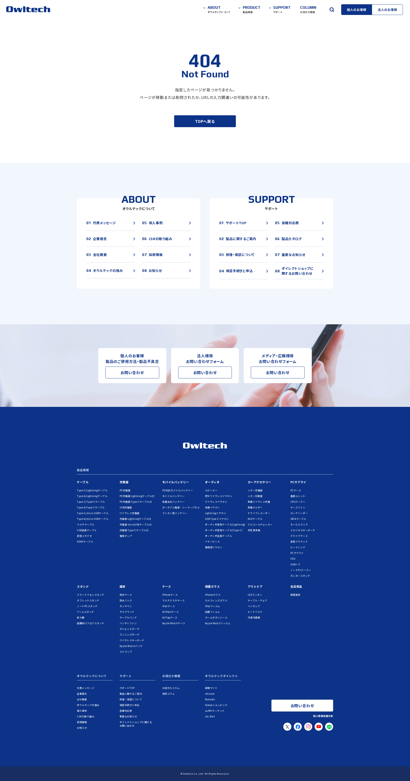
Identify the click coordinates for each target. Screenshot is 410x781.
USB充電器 (126, 507)
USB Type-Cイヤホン (217, 519)
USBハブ (295, 564)
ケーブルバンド (128, 617)
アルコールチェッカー (260, 524)
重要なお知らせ (128, 716)
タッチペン (126, 606)
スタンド (83, 586)
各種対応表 (126, 710)
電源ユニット (297, 496)
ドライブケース (299, 536)
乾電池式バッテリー (173, 501)
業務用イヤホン (214, 547)
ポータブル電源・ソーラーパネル (181, 507)
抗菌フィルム (212, 612)
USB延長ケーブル (87, 530)
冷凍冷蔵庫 (254, 617)
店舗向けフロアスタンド (90, 623)
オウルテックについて (92, 676)
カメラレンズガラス (216, 600)
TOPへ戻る (205, 121)
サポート (125, 676)
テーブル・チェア (257, 600)
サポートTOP (127, 688)
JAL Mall (210, 716)
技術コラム (168, 693)
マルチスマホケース (173, 600)
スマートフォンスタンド (90, 594)
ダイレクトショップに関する (136, 723)
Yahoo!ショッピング (216, 705)
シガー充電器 (255, 490)
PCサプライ (298, 482)
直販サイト (211, 688)
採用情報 (82, 722)
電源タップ (126, 536)
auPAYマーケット (215, 710)
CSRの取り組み (85, 716)
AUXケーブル (255, 519)
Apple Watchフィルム (218, 623)
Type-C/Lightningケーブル (92, 490)
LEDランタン (255, 594)
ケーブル (83, 482)
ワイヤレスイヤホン (216, 501)
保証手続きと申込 (130, 705)
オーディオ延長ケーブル (218, 536)
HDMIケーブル (85, 541)
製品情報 (83, 470)
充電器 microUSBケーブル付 (136, 524)
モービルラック (299, 524)
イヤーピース (212, 541)
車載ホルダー (255, 507)
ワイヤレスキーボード (132, 640)
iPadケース (168, 606)
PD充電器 (125, 490)
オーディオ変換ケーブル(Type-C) (224, 530)
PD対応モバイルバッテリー (177, 490)
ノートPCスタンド (87, 606)
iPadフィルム (212, 606)
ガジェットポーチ (130, 629)
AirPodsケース (170, 612)
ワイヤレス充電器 (130, 513)
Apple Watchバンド (131, 646)
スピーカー (211, 490)
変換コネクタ (84, 536)
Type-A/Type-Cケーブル (91, 507)
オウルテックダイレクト (221, 676)
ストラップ (126, 651)
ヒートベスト (255, 612)
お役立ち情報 (171, 676)
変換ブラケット (299, 541)
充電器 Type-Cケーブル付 (134, 530)
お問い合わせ (132, 372)
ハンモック (254, 606)
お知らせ (82, 728)
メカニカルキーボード (302, 530)
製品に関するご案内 (131, 693)
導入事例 (82, 710)
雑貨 (123, 586)
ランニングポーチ (130, 634)
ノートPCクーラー (300, 570)
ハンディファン (128, 623)
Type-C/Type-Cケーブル (91, 501)
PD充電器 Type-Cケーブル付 (136, 501)
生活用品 (296, 586)
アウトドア (255, 586)
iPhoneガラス (213, 594)
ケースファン (297, 507)
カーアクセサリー (259, 482)
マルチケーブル (85, 524)
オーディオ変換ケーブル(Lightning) (225, 524)
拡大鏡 (80, 617)
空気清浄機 (254, 530)
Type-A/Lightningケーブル (92, 496)
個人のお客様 (356, 9)
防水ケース (126, 594)
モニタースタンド (300, 575)
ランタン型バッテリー (174, 513)
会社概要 (82, 699)
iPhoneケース (170, 594)
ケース (166, 586)
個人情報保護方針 (323, 716)
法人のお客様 (387, 9)
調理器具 (295, 594)
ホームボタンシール (216, 617)
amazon (210, 693)
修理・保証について (131, 699)
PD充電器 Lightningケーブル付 (137, 496)
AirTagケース (169, 617)
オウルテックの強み (88, 705)
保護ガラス (212, 586)
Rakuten (210, 699)
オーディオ (212, 482)
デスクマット (127, 612)
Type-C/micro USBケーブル (92, 513)
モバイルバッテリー (175, 482)
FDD (293, 558)
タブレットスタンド (88, 600)
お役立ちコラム (171, 688)
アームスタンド (85, 612)
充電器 (124, 482)
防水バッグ (126, 600)
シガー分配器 (255, 496)
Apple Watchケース (173, 623)
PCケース (295, 490)
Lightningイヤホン (215, 513)
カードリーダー (299, 513)
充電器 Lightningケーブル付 (135, 519)
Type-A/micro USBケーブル (92, 519)
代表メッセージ (85, 688)
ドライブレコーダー (259, 513)
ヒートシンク (297, 547)
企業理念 (82, 693)
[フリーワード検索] (332, 9)
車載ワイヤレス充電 (259, 501)
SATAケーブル (298, 519)
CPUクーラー (298, 501)
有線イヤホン (212, 507)
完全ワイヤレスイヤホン (219, 496)
